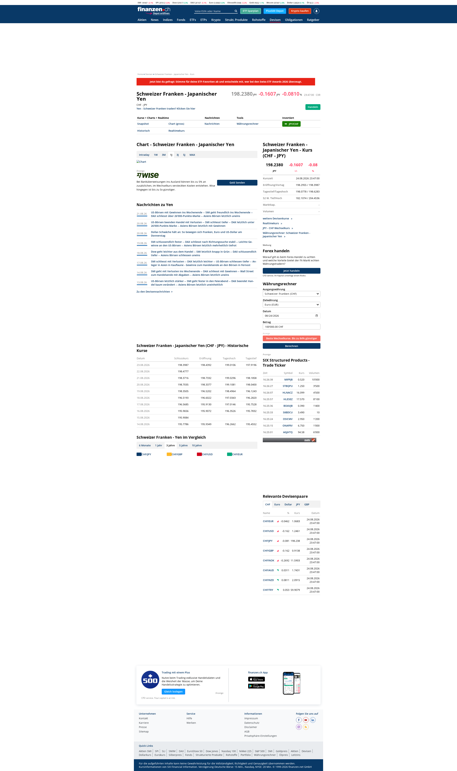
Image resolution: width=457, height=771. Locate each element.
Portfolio (246, 755)
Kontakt (143, 718)
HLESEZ (288, 399)
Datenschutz (251, 723)
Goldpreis (281, 751)
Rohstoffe (258, 20)
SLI (163, 751)
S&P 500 (260, 751)
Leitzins (295, 755)
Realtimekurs (177, 130)
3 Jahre (170, 445)
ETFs (193, 20)
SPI (157, 2)
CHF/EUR (237, 454)
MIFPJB (288, 379)
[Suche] (236, 11)
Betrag (267, 322)
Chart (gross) (176, 123)
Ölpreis (283, 755)
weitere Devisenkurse (276, 218)
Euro (211, 2)
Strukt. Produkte (236, 20)
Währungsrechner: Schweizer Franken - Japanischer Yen (286, 234)
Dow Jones (212, 751)
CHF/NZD (268, 580)
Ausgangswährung (274, 289)
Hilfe (189, 718)
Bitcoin (270, 2)
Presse (143, 727)
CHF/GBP (177, 454)
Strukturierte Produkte (209, 755)
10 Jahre (197, 445)
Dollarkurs (145, 755)
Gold (251, 2)
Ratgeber (313, 20)
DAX (192, 2)
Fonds (181, 20)
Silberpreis (175, 755)
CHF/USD (207, 454)
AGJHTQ (288, 432)
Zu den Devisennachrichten (153, 291)
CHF (267, 504)
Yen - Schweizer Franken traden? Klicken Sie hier (166, 108)
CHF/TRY (268, 590)
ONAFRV (288, 425)
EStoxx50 (231, 2)
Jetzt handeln (291, 270)
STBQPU (288, 386)
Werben (191, 723)
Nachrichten (212, 123)
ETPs (203, 20)
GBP (306, 504)
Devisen (275, 20)
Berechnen (291, 346)
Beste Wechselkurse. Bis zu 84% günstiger (291, 338)
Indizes (168, 20)
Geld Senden (237, 182)
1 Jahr (158, 445)
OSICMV (288, 419)
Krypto (216, 20)
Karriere (144, 723)
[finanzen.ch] (154, 9)
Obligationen (294, 20)
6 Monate (145, 445)
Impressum (251, 718)
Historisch (143, 130)
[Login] (316, 11)
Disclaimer (250, 727)
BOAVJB (288, 405)
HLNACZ (288, 392)
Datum (267, 311)
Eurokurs (160, 755)
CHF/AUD (268, 570)
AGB (246, 731)
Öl (308, 2)
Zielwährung (270, 300)
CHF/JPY (146, 454)
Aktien (142, 20)
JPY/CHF (293, 124)
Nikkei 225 (245, 751)
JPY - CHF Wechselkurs (276, 228)
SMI (139, 2)
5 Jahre (183, 445)
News (155, 20)
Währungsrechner (247, 123)
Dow (174, 2)
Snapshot (143, 123)
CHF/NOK (268, 560)
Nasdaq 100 (229, 751)
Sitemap (144, 731)
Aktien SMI (145, 751)
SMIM (172, 751)
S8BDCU (288, 412)
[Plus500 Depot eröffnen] (157, 13)
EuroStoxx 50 (194, 751)
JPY (298, 504)
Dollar (290, 2)
